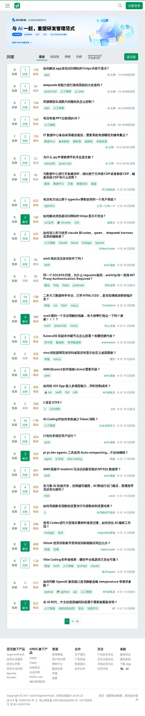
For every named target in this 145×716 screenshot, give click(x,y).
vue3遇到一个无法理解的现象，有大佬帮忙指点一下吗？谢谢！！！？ (83, 317)
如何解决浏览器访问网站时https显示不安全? (74, 216)
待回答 (54, 57)
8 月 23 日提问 (126, 285)
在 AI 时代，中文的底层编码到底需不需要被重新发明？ (80, 602)
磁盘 (93, 183)
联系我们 (80, 664)
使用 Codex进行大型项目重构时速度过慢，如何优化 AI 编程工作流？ (87, 524)
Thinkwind (108, 305)
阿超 (112, 459)
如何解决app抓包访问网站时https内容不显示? (76, 68)
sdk (75, 392)
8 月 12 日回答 (126, 532)
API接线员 (109, 392)
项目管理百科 (37, 681)
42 (113, 608)
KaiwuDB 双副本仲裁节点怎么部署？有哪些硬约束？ (79, 336)
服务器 (77, 141)
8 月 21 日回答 (126, 326)
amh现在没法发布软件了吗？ (63, 258)
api (75, 591)
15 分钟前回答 (126, 74)
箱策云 (111, 222)
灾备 (70, 183)
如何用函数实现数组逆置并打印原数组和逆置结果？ (78, 506)
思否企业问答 (15, 668)
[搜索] (120, 5)
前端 (47, 305)
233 (113, 409)
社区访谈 (102, 668)
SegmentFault (15, 654)
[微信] (121, 669)
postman (78, 285)
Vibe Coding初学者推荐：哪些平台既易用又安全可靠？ (81, 559)
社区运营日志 (105, 659)
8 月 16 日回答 (126, 475)
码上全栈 (110, 326)
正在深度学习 (107, 425)
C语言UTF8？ (52, 402)
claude (63, 242)
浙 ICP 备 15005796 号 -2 (22, 700)
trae (46, 495)
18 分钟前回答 (126, 91)
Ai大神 (111, 74)
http (56, 285)
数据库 (60, 342)
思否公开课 (13, 664)
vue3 (47, 325)
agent (48, 459)
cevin (112, 496)
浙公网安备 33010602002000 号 (58, 700)
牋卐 (112, 359)
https (65, 285)
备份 (47, 183)
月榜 (79, 57)
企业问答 (34, 672)
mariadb (49, 163)
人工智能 (65, 91)
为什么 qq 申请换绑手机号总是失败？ (68, 157)
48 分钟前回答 (126, 124)
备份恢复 (64, 141)
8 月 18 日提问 (126, 409)
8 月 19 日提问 (126, 359)
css (55, 305)
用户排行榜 (58, 659)
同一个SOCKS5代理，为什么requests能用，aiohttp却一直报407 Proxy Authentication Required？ (89, 277)
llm (67, 392)
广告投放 (80, 659)
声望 (54, 673)
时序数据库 (74, 342)
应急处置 (101, 141)
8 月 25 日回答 (126, 189)
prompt (82, 566)
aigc (47, 108)
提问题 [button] (131, 57)
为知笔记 (34, 667)
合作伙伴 (80, 668)
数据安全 (82, 183)
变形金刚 (110, 285)
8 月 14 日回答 (126, 512)
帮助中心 (57, 664)
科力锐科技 (108, 189)
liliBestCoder (107, 248)
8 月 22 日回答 (126, 305)
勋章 (54, 678)
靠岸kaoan (108, 571)
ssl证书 (48, 222)
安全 (60, 532)
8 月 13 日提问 (126, 591)
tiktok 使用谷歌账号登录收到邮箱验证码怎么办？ (77, 543)
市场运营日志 (105, 664)
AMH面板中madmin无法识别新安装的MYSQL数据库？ (82, 469)
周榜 (68, 57)
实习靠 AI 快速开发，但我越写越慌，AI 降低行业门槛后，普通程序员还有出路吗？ (88, 487)
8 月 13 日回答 (126, 608)
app (46, 74)
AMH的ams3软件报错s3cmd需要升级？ (71, 369)
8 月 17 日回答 (126, 459)
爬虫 (47, 285)
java (81, 91)
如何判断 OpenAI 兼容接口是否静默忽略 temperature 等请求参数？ (87, 583)
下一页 (75, 621)
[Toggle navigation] (7, 5)
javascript (50, 91)
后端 (56, 549)
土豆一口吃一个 (106, 206)
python (65, 591)
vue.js (74, 305)
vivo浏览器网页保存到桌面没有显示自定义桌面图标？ (79, 353)
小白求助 (54, 409)
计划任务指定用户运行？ (59, 436)
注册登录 (134, 6)
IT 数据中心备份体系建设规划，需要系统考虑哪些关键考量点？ (85, 135)
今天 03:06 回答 (125, 163)
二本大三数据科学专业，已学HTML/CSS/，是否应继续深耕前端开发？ (88, 297)
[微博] (127, 669)
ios (50, 392)
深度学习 (92, 608)
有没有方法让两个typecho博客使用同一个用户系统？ (79, 199)
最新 (42, 57)
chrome (66, 222)
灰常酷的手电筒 (106, 512)
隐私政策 (125, 659)
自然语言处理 (67, 608)
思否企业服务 (15, 659)
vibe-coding (74, 459)
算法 (81, 608)
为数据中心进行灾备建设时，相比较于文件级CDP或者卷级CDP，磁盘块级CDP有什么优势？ (89, 175)
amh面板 (109, 265)
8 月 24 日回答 (126, 206)
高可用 (48, 342)
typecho (49, 205)
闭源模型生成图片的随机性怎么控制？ (69, 101)
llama (74, 242)
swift (59, 392)
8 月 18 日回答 (126, 392)
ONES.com (36, 677)
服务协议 (125, 654)
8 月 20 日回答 (126, 342)
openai (99, 242)
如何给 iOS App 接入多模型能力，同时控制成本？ (77, 386)
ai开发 (59, 459)
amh (47, 265)
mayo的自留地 (106, 532)
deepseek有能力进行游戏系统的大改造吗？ (73, 85)
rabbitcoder (107, 549)
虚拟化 (89, 141)
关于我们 (80, 654)
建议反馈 (57, 668)
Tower (33, 662)
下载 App (125, 664)
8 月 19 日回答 (126, 375)
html (64, 305)
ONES (33, 658)
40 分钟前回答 (126, 108)
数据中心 (49, 141)
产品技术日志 (105, 654)
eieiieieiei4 (108, 342)
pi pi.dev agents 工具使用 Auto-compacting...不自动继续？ (85, 452)
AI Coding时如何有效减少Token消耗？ (70, 419)
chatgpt (87, 242)
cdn (76, 222)
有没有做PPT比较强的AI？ (61, 118)
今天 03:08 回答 (125, 147)
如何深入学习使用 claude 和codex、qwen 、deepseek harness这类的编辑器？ (88, 234)
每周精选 (57, 654)
